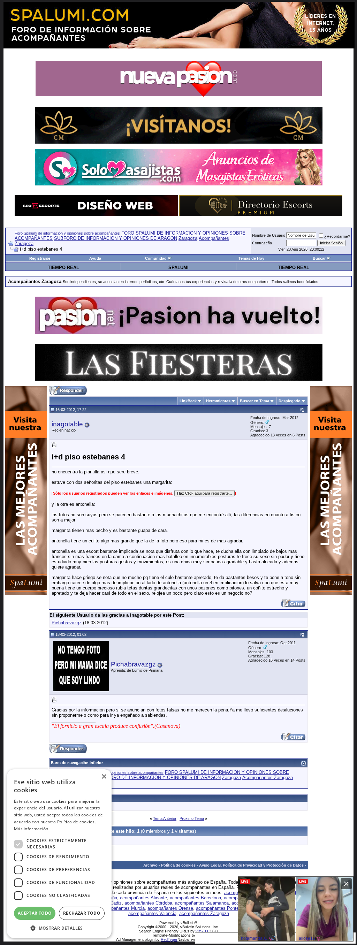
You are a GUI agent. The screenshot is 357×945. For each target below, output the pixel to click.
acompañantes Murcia (122, 908)
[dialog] (59, 853)
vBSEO (202, 931)
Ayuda (95, 258)
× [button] (103, 776)
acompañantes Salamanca (202, 903)
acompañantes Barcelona (195, 897)
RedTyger (169, 939)
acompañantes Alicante (143, 897)
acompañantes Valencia (152, 913)
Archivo (150, 865)
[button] (59, 927)
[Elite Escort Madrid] (260, 214)
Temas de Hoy (251, 258)
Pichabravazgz (67, 622)
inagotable (67, 424)
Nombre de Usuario (268, 235)
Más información (31, 829)
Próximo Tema (192, 818)
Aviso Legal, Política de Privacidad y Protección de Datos (251, 865)
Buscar (319, 258)
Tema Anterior (164, 818)
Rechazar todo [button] (81, 913)
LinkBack (188, 401)
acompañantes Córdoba (148, 903)
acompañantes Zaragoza (204, 913)
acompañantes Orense (170, 908)
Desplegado (290, 401)
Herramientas (218, 401)
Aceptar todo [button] (35, 913)
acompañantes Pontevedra (223, 908)
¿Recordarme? (337, 236)
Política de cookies (178, 865)
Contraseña (262, 243)
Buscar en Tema (254, 401)
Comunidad (156, 258)
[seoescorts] (96, 214)
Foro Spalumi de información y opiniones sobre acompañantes (67, 233)
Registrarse (39, 258)
